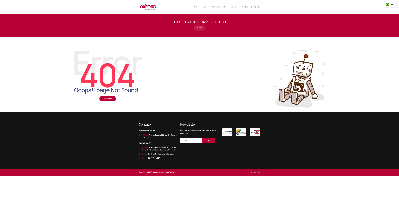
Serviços (234, 7)
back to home (108, 99)
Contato (245, 7)
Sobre (205, 7)
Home (199, 28)
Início (196, 7)
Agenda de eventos (219, 7)
